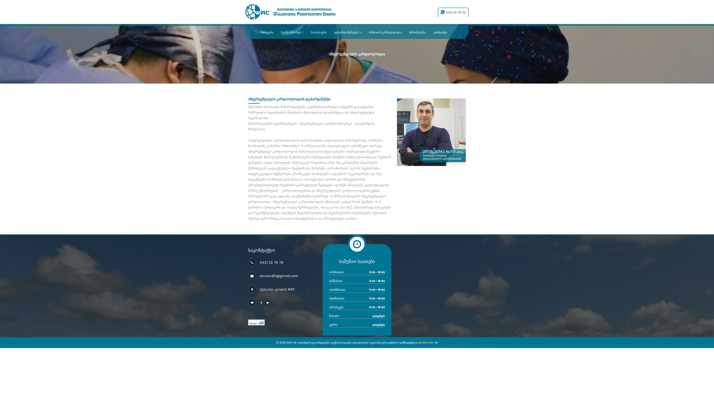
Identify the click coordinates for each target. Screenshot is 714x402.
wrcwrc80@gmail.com (279, 276)
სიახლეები (319, 32)
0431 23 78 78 (455, 12)
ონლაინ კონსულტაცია (385, 32)
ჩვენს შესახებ (291, 32)
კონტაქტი (440, 32)
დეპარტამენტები (347, 32)
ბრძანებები (417, 32)
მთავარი (267, 32)
